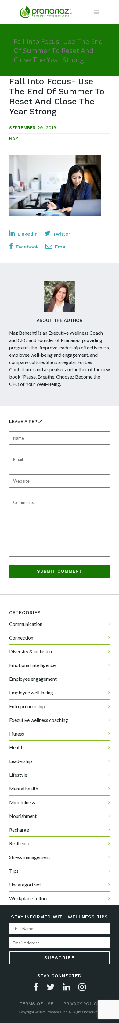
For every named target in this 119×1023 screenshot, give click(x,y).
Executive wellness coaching (38, 720)
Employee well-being (31, 692)
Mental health (23, 788)
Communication (25, 624)
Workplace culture (28, 898)
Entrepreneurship (27, 706)
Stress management (29, 857)
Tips (14, 871)
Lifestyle (18, 775)
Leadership (20, 761)
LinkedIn (27, 234)
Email (60, 247)
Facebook (26, 247)
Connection (21, 637)
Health (16, 747)
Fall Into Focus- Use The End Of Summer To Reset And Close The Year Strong (56, 96)
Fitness (16, 733)
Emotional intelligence (32, 665)
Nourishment (23, 816)
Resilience (19, 843)
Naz (13, 138)
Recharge (19, 829)
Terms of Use (36, 1004)
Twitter (60, 234)
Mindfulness (22, 802)
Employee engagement (33, 679)
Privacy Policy (81, 1004)
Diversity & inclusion (30, 651)
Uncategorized (25, 884)
